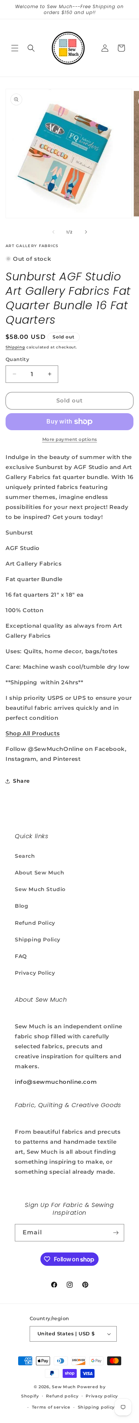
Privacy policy (102, 1396)
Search (25, 856)
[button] (15, 48)
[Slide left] (53, 232)
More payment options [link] (69, 439)
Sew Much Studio (40, 889)
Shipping (15, 347)
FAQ (21, 956)
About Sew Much (39, 872)
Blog (21, 906)
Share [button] (21, 781)
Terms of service (51, 1407)
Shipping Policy (37, 939)
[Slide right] (86, 232)
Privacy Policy (35, 973)
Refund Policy (35, 923)
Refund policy (62, 1396)
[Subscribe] (115, 1232)
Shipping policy (96, 1407)
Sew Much (64, 1386)
